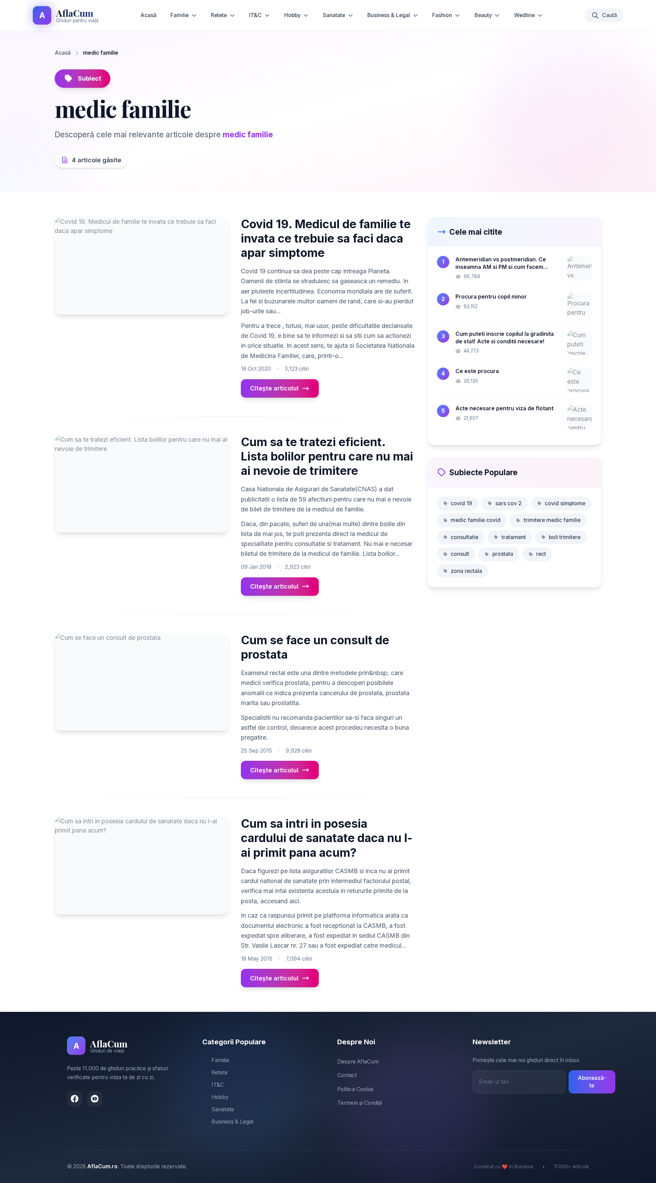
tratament (514, 537)
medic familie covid (476, 520)
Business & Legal (388, 15)
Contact (347, 1075)
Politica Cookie (355, 1089)
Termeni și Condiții (359, 1103)
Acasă (148, 15)
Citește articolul (274, 388)
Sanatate (334, 15)
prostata (502, 554)
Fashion (442, 15)
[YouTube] (94, 1098)
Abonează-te (592, 1082)
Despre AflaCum (358, 1061)
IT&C (255, 15)
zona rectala (466, 571)
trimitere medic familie (552, 520)
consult (460, 554)
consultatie (464, 537)
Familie (179, 15)
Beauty (483, 15)
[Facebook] (74, 1098)
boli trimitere (564, 537)
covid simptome (565, 503)
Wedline (524, 15)
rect (541, 554)
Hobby (292, 15)
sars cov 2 (508, 503)
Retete (219, 15)
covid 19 (461, 503)
